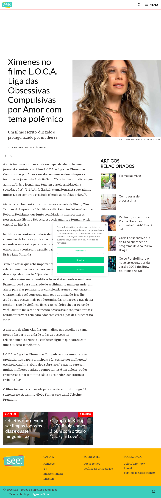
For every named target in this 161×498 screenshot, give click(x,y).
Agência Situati (41, 494)
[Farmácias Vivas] (108, 187)
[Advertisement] (80, 32)
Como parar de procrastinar (129, 198)
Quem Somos (92, 463)
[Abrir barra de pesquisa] (139, 4)
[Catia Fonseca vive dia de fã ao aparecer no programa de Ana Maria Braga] (108, 249)
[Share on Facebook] (5, 156)
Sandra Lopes (17, 147)
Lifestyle (48, 478)
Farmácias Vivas (130, 175)
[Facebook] (146, 491)
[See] (7, 4)
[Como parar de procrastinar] (108, 207)
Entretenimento (53, 473)
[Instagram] (153, 491)
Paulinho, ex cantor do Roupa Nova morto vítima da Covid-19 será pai (135, 223)
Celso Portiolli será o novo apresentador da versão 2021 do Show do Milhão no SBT (134, 264)
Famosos (41, 147)
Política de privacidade (98, 468)
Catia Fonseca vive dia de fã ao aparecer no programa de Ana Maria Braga (135, 244)
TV (45, 468)
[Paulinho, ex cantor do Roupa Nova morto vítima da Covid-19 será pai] (108, 228)
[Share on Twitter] (10, 156)
